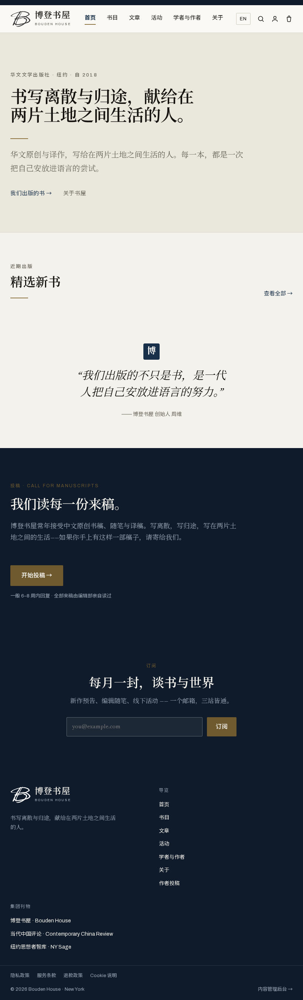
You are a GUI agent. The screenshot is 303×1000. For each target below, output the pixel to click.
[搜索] (261, 19)
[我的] (275, 19)
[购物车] (289, 19)
